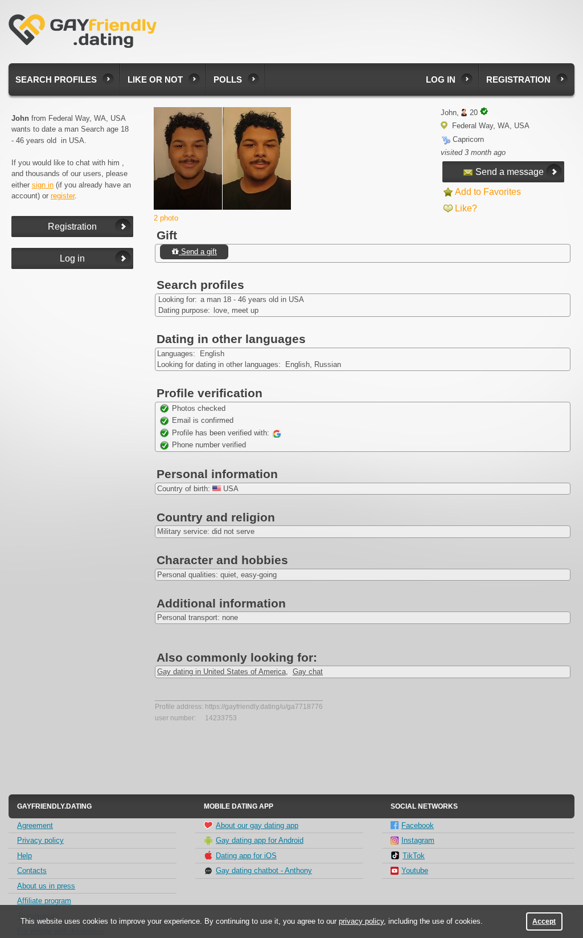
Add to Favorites (488, 192)
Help (24, 855)
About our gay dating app (257, 825)
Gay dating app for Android (259, 840)
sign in (43, 185)
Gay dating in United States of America (221, 671)
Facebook (417, 825)
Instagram (417, 840)
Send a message (509, 172)
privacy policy (361, 921)
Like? (466, 208)
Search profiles (56, 79)
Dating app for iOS (246, 855)
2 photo (166, 218)
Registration (518, 79)
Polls (228, 79)
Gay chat (308, 671)
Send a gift (198, 251)
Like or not (155, 79)
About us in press (46, 886)
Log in (440, 79)
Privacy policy (40, 840)
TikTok (414, 855)
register (63, 195)
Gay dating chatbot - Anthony (264, 870)
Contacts (32, 870)
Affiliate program (44, 900)
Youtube (414, 870)
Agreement (35, 825)
